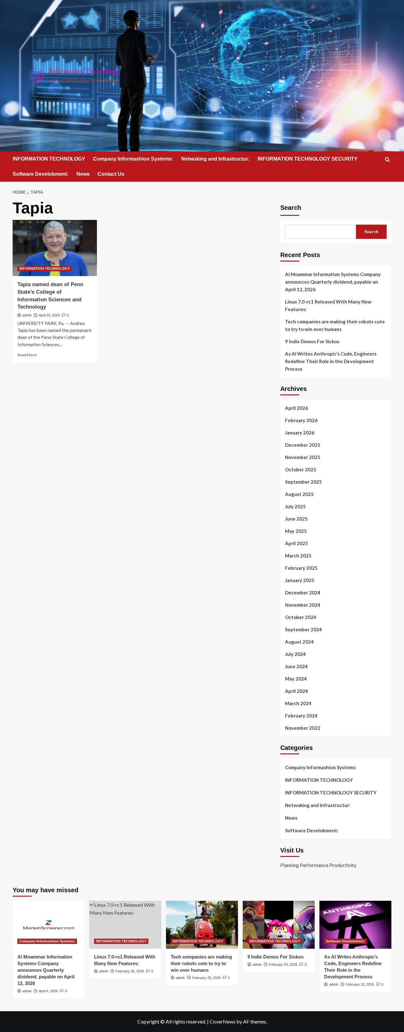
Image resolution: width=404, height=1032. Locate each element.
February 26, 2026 (130, 971)
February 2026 (301, 420)
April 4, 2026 (48, 991)
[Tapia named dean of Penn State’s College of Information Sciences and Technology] (55, 248)
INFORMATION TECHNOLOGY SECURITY (308, 159)
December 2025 (302, 445)
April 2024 (296, 691)
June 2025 (296, 519)
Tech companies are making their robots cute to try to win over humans (335, 325)
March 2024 (298, 703)
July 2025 (295, 506)
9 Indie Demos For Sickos (312, 341)
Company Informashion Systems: (133, 159)
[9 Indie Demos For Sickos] (279, 925)
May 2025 (296, 531)
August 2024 (299, 642)
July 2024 (295, 654)
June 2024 (296, 666)
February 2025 (301, 568)
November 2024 (302, 605)
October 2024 (300, 617)
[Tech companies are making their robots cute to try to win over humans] (202, 925)
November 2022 (302, 728)
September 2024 (303, 629)
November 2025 (302, 457)
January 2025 (299, 580)
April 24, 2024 (49, 315)
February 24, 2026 (283, 964)
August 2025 (299, 494)
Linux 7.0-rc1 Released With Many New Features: (328, 305)
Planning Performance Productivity (318, 865)
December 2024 (302, 592)
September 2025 (303, 482)
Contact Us (111, 174)
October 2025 (300, 469)
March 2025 (298, 555)
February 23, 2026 (360, 984)
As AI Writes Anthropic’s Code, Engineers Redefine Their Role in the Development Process (331, 361)
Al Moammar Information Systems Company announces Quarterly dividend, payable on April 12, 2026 (333, 281)
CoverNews (222, 1021)
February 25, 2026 (206, 978)
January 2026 (299, 432)
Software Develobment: (40, 174)
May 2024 (296, 678)
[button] (387, 159)
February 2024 (301, 715)
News (83, 174)
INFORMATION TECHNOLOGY (49, 159)
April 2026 (296, 408)
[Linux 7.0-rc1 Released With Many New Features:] (125, 925)
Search (290, 207)
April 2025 (296, 543)
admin (27, 315)
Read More (27, 354)
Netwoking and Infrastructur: (215, 159)
